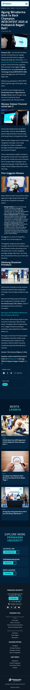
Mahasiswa (15, 661)
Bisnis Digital (15, 635)
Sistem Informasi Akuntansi (15, 625)
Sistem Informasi (15, 622)
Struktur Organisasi (15, 663)
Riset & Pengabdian (15, 652)
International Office (15, 665)
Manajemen (15, 637)
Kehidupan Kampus (15, 650)
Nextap (18, 687)
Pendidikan (15, 646)
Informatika (15, 620)
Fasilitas (15, 667)
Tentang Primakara (15, 648)
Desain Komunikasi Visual (15, 627)
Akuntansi (15, 633)
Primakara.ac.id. (12, 359)
